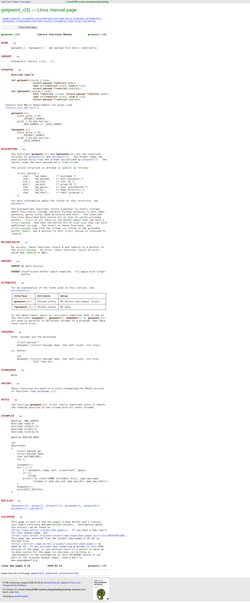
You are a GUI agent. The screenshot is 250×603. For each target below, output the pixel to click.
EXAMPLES (61, 21)
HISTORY (38, 21)
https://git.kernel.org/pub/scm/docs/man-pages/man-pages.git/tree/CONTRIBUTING (68, 535)
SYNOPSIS (29, 19)
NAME (5, 19)
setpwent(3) (90, 159)
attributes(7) (20, 290)
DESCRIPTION (44, 19)
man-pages (25, 1)
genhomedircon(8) (68, 573)
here (16, 592)
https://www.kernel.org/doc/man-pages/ (39, 530)
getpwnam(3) (73, 505)
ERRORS (79, 19)
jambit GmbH (21, 596)
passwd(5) (17, 203)
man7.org (5, 1)
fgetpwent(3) (60, 156)
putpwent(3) (19, 508)
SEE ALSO (75, 21)
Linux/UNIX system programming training (88, 1)
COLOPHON (89, 21)
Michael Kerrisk (52, 582)
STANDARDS (23, 21)
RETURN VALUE (63, 19)
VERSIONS (8, 21)
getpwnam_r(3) (46, 391)
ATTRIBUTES (93, 19)
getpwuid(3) (92, 505)
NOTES (49, 21)
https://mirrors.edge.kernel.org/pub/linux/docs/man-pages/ (54, 543)
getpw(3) (37, 505)
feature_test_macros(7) (21, 107)
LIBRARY (16, 19)
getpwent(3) (37, 156)
